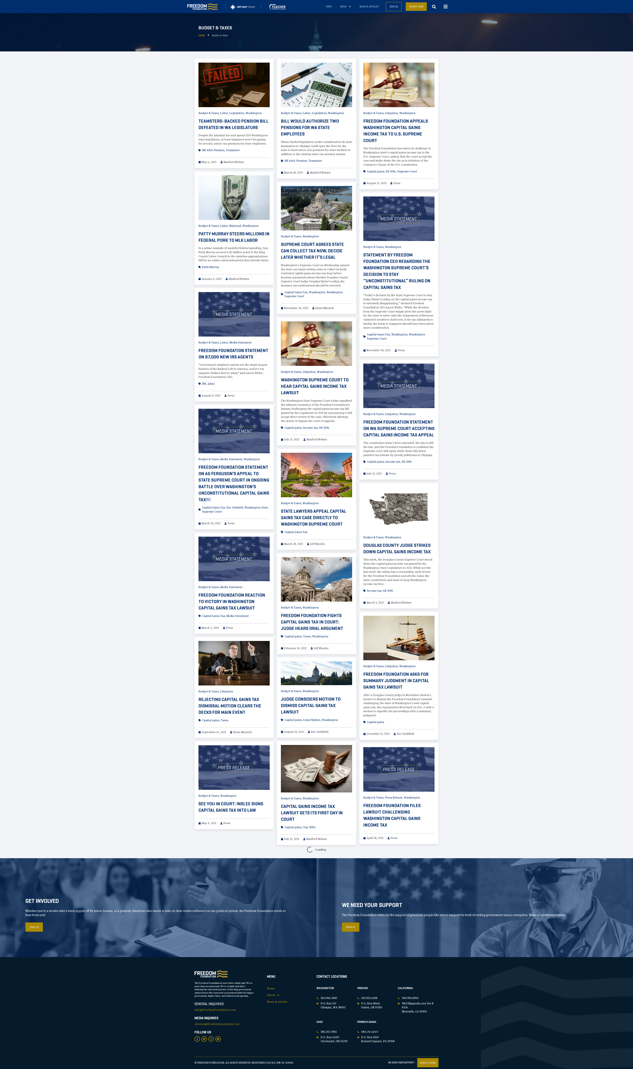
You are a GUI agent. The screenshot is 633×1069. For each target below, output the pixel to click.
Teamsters (233, 150)
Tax (305, 827)
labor (211, 383)
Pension (219, 150)
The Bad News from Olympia (228, 957)
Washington (254, 113)
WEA (312, 827)
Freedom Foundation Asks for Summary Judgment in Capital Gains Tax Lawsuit (396, 680)
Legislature (409, 916)
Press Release (394, 797)
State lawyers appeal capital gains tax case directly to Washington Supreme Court (313, 517)
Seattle (305, 927)
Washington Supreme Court (329, 927)
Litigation (391, 113)
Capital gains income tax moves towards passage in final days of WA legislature (232, 880)
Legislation (236, 113)
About (343, 6)
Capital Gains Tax (296, 292)
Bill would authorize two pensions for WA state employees (310, 127)
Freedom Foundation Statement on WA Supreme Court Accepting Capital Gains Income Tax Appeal (399, 428)
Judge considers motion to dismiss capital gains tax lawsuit (311, 705)
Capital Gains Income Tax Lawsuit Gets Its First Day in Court (312, 812)
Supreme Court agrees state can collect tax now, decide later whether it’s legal (312, 250)
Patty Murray (210, 267)
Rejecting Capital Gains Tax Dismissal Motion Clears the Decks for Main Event (229, 706)
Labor (224, 113)
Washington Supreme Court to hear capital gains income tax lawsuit (315, 386)
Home (329, 6)
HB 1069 (207, 150)
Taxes (307, 636)
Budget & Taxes (208, 113)
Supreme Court (407, 171)
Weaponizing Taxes (384, 979)
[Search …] (434, 7)
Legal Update (311, 720)
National (235, 225)
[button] (445, 7)
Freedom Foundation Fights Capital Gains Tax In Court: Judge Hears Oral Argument (312, 622)
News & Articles (369, 6)
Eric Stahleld (234, 507)
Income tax (310, 427)
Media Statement (240, 342)
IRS (204, 383)
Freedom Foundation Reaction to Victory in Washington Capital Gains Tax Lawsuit (231, 601)
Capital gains (375, 171)
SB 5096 (391, 171)
